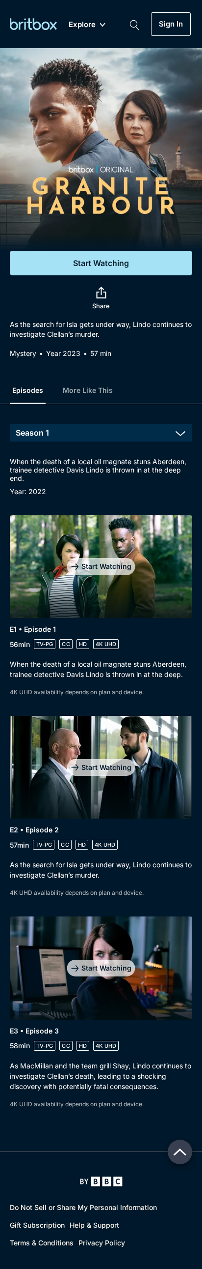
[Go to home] (101, 1181)
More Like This (88, 390)
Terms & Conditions (42, 1243)
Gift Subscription (37, 1225)
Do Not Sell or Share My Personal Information (83, 1207)
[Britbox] (33, 24)
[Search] (134, 24)
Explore (82, 25)
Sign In (171, 24)
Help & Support (94, 1225)
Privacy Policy (101, 1243)
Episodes (27, 390)
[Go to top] (180, 1152)
